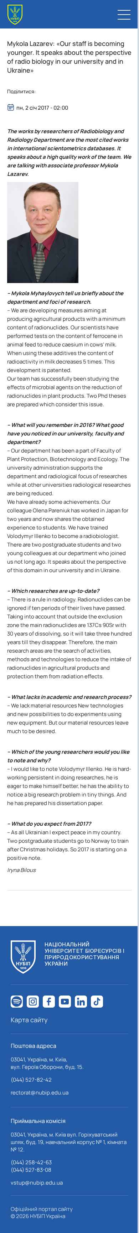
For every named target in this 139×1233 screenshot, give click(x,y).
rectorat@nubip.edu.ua (39, 1092)
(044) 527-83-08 (31, 1170)
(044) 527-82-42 (31, 1079)
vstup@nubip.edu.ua (37, 1182)
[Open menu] (124, 14)
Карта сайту (29, 1020)
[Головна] (15, 14)
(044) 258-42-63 (31, 1162)
